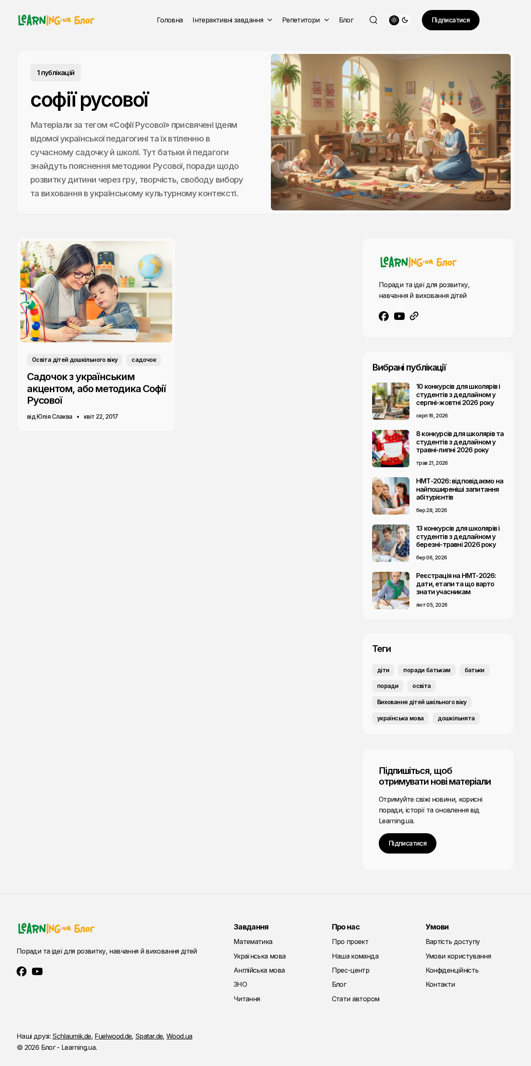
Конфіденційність (452, 970)
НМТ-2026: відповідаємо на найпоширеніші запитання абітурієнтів (459, 489)
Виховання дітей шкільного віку (422, 701)
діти (383, 669)
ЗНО (240, 984)
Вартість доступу (453, 941)
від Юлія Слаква (49, 416)
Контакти (440, 984)
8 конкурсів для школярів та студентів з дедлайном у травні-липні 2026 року (460, 441)
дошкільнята (456, 718)
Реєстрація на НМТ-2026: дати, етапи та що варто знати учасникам (456, 583)
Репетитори (301, 20)
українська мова (400, 718)
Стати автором (356, 999)
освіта (421, 685)
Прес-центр (351, 970)
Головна (170, 20)
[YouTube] (399, 316)
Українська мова (259, 956)
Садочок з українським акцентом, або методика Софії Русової (96, 389)
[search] (373, 20)
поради (387, 685)
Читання (247, 999)
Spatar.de (149, 1036)
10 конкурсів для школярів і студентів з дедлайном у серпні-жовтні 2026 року (458, 394)
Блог (346, 20)
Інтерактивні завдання (227, 20)
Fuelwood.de (113, 1036)
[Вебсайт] (414, 316)
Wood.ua (179, 1036)
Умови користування (458, 956)
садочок (144, 359)
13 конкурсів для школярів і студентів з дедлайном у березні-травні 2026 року (457, 536)
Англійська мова (259, 970)
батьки (475, 669)
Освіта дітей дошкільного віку (74, 359)
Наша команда (355, 956)
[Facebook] (384, 316)
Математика (253, 941)
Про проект (350, 941)
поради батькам (426, 669)
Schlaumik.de (71, 1036)
